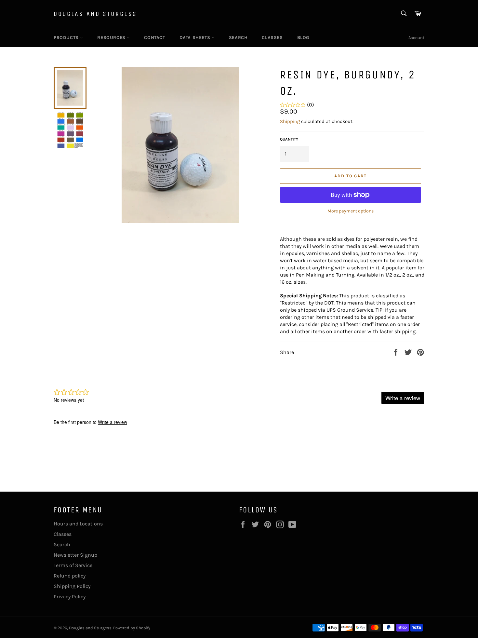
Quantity (289, 139)
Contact (154, 37)
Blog (303, 37)
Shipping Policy (72, 586)
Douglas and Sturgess (95, 14)
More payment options (350, 211)
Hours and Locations (78, 524)
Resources (112, 37)
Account (416, 37)
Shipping (290, 121)
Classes (272, 37)
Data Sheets (195, 37)
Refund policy (70, 576)
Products (67, 37)
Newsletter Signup (75, 555)
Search (238, 37)
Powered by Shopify (131, 627)
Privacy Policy (70, 596)
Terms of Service (73, 565)
